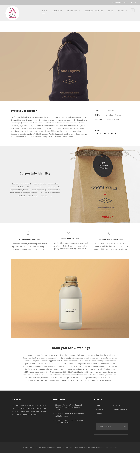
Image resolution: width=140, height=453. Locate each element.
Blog (110, 11)
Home (44, 11)
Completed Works (94, 11)
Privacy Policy (104, 426)
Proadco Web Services (107, 447)
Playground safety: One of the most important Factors (69, 421)
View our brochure (119, 2)
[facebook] (135, 2)
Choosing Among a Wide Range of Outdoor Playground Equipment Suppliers (68, 407)
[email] (131, 2)
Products (72, 11)
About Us (57, 11)
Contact (122, 11)
